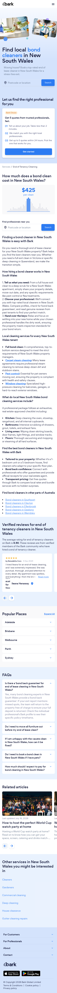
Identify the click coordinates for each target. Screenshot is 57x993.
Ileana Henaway (20, 583)
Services (6, 166)
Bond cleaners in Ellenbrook (20, 506)
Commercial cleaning (14, 895)
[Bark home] (8, 4)
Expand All (49, 614)
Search (48, 82)
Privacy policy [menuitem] (10, 988)
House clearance (11, 910)
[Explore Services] (53, 4)
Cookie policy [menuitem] (32, 985)
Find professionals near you (16, 222)
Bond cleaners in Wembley (20, 513)
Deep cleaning (10, 903)
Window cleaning (15, 383)
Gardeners (8, 887)
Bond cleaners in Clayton (19, 503)
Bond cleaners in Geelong (19, 509)
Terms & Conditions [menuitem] (12, 985)
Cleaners (7, 879)
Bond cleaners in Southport (20, 499)
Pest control (12, 373)
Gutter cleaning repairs (14, 918)
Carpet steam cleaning (18, 360)
